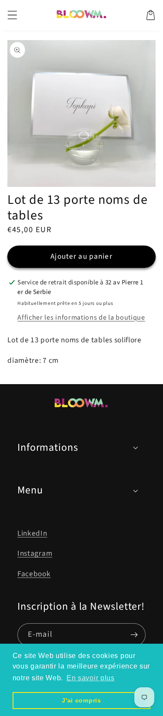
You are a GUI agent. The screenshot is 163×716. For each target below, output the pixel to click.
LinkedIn (32, 533)
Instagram (34, 553)
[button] (12, 15)
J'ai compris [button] (81, 700)
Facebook (34, 573)
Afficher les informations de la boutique (81, 317)
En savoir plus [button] (91, 678)
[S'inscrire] (134, 635)
